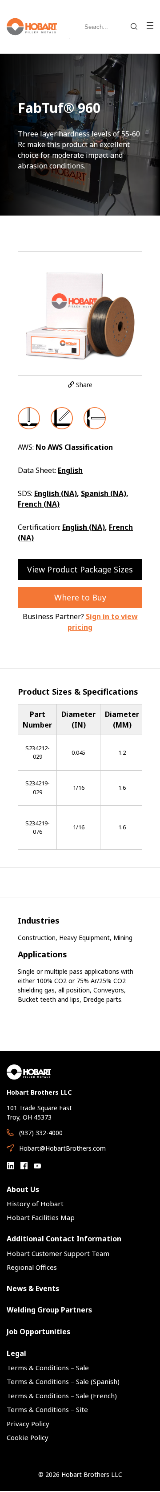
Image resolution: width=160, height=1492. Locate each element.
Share (83, 384)
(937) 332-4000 (41, 1132)
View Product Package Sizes (80, 569)
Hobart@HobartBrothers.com (62, 1148)
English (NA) (55, 493)
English (70, 470)
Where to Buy (80, 597)
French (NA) (39, 504)
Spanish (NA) (103, 493)
